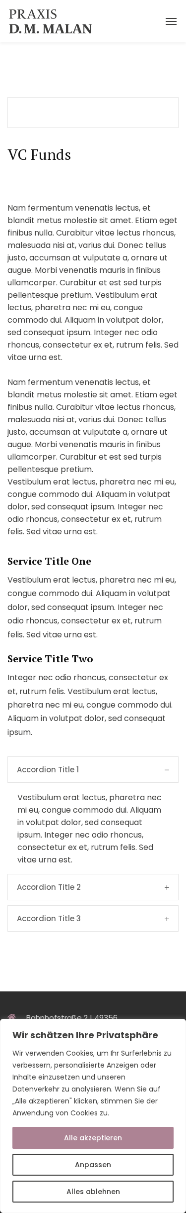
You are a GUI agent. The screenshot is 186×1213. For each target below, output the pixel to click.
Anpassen (93, 1165)
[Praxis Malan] (49, 21)
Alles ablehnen (93, 1192)
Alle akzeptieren (93, 1138)
